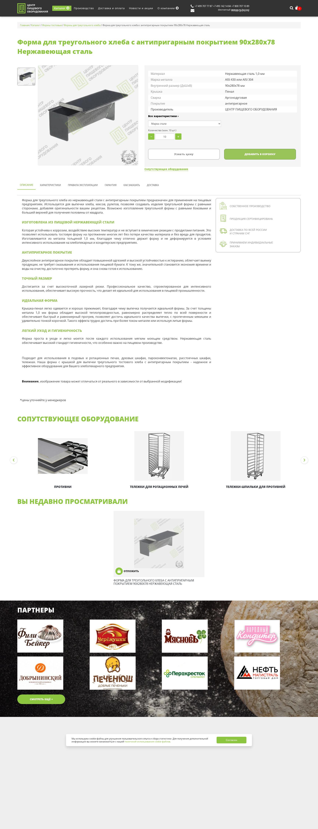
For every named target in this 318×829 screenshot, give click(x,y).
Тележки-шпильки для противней (255, 487)
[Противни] (62, 456)
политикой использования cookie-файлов (147, 741)
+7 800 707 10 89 (240, 6)
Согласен (231, 740)
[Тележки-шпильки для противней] (255, 456)
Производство (84, 8)
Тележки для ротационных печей (159, 487)
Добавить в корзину (260, 154)
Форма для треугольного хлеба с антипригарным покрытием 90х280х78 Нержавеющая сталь (154, 582)
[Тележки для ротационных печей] (159, 456)
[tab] (26, 185)
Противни (63, 487)
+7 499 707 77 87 (203, 6)
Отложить (131, 571)
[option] (63, 460)
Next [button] (304, 460)
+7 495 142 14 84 (222, 6)
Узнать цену (184, 154)
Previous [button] (13, 460)
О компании (167, 8)
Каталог (60, 8)
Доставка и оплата (111, 8)
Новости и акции (141, 8)
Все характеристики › (163, 116)
